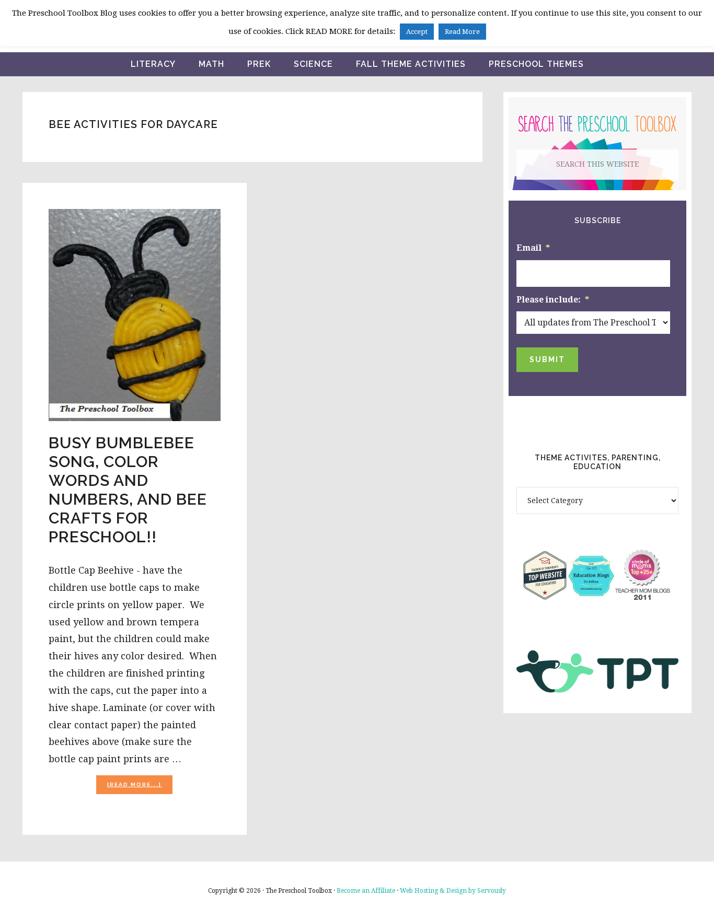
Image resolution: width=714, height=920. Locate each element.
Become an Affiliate (366, 890)
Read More (462, 32)
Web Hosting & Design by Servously (453, 890)
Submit (547, 359)
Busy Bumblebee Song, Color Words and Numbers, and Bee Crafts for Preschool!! (128, 490)
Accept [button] (417, 32)
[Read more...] (139, 787)
